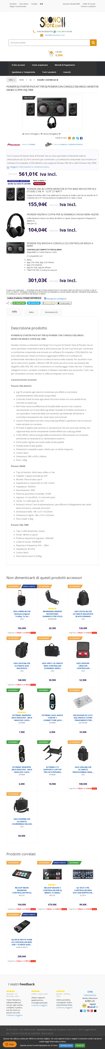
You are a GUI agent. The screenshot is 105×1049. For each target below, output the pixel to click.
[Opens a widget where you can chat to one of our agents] (10, 1044)
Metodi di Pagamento (65, 65)
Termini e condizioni (88, 6)
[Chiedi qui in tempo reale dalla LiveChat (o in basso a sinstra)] (69, 138)
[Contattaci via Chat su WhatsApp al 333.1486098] (73, 138)
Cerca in (67, 144)
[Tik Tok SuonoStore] (95, 1010)
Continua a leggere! (14, 1015)
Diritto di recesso (89, 4)
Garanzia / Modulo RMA (71, 4)
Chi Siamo (13, 4)
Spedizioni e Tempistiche (23, 72)
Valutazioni (90, 993)
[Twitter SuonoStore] (85, 1010)
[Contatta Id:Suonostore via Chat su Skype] (77, 138)
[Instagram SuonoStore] (88, 1010)
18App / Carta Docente (17, 6)
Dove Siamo (24, 4)
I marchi (67, 72)
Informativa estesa (66, 1045)
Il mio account (18, 65)
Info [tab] (14, 311)
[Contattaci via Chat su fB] (81, 138)
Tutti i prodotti (49, 72)
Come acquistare (40, 65)
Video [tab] (31, 312)
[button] (15, 194)
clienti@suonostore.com (55, 35)
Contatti (34, 4)
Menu (11, 80)
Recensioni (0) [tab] (51, 312)
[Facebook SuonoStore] (81, 1010)
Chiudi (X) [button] (79, 1045)
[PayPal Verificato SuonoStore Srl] (90, 1005)
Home (21, 80)
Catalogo (28, 144)
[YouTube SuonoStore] (92, 1010)
